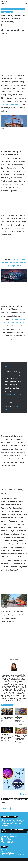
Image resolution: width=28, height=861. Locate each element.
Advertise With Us (7, 853)
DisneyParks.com (7, 825)
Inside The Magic (7, 843)
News (11, 12)
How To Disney (6, 839)
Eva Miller (5, 25)
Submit (6, 809)
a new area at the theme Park (11, 104)
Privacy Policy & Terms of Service (13, 855)
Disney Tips (5, 838)
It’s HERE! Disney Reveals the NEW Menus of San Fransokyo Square (14, 262)
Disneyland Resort (18, 9)
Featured (4, 12)
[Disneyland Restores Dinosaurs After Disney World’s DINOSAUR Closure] (7, 711)
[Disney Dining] (5, 3)
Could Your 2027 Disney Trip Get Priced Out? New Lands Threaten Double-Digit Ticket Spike (21, 738)
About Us (4, 851)
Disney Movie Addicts (9, 836)
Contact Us (5, 850)
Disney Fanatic (6, 835)
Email (3, 802)
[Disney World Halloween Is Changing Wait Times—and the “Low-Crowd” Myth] (7, 730)
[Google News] (14, 659)
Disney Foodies (6, 9)
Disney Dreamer (7, 841)
